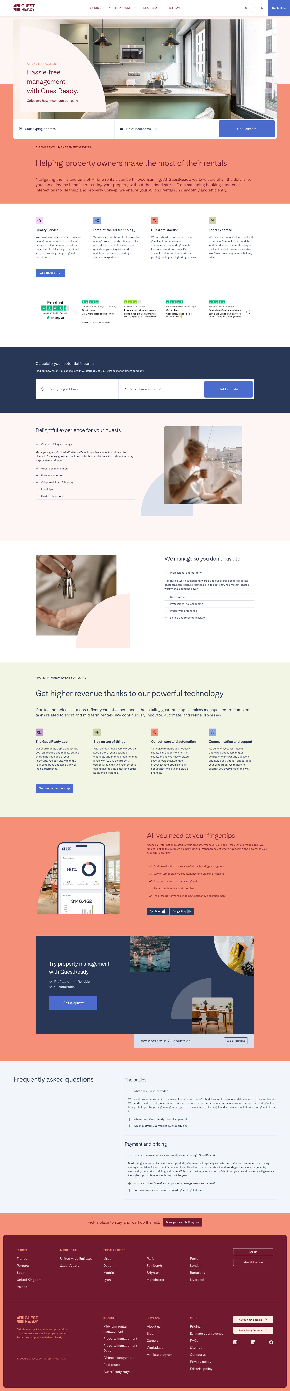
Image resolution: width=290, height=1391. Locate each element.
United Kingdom (29, 1280)
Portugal (23, 1266)
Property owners (121, 8)
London (196, 1266)
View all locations (253, 1262)
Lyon (107, 1280)
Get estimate (247, 129)
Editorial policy (201, 1369)
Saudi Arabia (69, 1266)
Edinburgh (154, 1266)
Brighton (153, 1273)
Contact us (279, 8)
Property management (120, 1339)
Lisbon (108, 1259)
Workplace (155, 1348)
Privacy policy (200, 1362)
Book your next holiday (180, 1222)
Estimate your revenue (206, 1333)
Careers (152, 1341)
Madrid (108, 1273)
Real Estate (151, 8)
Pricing (195, 1326)
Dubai (107, 1266)
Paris (150, 1259)
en (245, 8)
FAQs (194, 1341)
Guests (94, 8)
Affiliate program (160, 1355)
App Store (155, 911)
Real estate (111, 1365)
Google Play (179, 911)
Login (259, 8)
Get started (47, 272)
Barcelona (197, 1273)
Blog (150, 1333)
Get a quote (73, 1002)
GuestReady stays (116, 1372)
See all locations (236, 1041)
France (22, 1259)
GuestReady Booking (250, 1319)
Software (176, 8)
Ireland (22, 1287)
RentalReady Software (250, 1330)
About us (153, 1326)
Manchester (155, 1280)
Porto (194, 1259)
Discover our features (51, 788)
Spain (21, 1273)
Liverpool (197, 1280)
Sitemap (196, 1348)
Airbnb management (118, 1358)
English (253, 1251)
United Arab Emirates (76, 1259)
